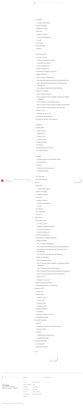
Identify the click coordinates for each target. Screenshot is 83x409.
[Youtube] (56, 382)
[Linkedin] (45, 382)
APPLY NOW (77, 180)
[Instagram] (48, 382)
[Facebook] (52, 382)
